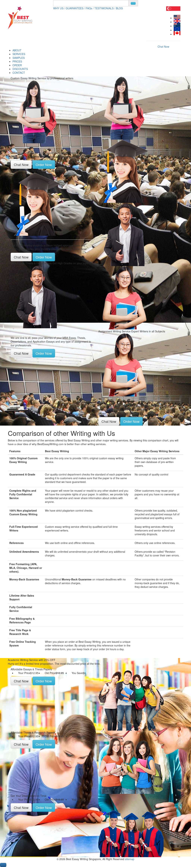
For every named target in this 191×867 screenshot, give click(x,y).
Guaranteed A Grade (22, 474)
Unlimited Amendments (24, 551)
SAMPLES (18, 58)
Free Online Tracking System (22, 643)
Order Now (44, 164)
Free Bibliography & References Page (22, 620)
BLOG (119, 8)
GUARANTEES (75, 8)
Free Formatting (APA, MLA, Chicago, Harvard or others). (25, 567)
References (16, 543)
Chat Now (163, 46)
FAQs (90, 8)
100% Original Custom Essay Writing (23, 460)
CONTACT (18, 72)
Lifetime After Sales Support (21, 597)
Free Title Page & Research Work (20, 632)
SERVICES (18, 54)
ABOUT (16, 50)
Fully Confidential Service (20, 609)
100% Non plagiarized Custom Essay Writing (23, 512)
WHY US (59, 8)
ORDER (17, 65)
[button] (3, 865)
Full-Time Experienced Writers (23, 528)
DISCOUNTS (20, 69)
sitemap (129, 859)
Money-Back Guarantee (24, 579)
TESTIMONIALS (104, 8)
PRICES (17, 61)
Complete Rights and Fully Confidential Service (22, 494)
